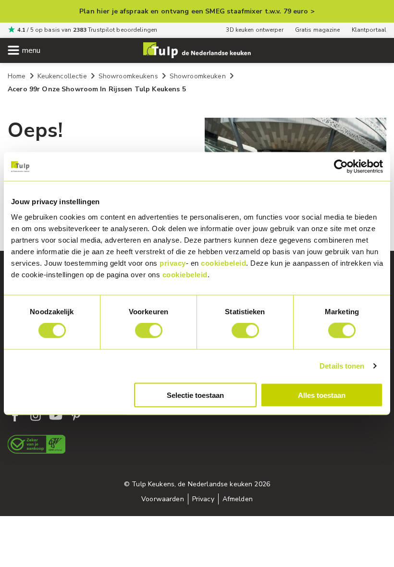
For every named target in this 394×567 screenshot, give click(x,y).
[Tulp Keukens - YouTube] (55, 415)
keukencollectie (62, 76)
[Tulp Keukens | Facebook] (15, 415)
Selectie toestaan (195, 395)
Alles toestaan (321, 395)
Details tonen (342, 366)
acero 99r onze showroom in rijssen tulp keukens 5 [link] (97, 89)
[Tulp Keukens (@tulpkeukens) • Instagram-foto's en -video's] (35, 415)
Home (17, 76)
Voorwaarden (162, 499)
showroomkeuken (198, 76)
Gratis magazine (317, 30)
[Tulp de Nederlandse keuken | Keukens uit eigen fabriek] (197, 50)
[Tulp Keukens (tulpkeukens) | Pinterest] (76, 415)
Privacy (203, 499)
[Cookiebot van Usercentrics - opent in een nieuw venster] (341, 167)
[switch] (148, 330)
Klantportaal (369, 30)
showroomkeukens (128, 76)
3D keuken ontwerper (254, 30)
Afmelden (237, 499)
